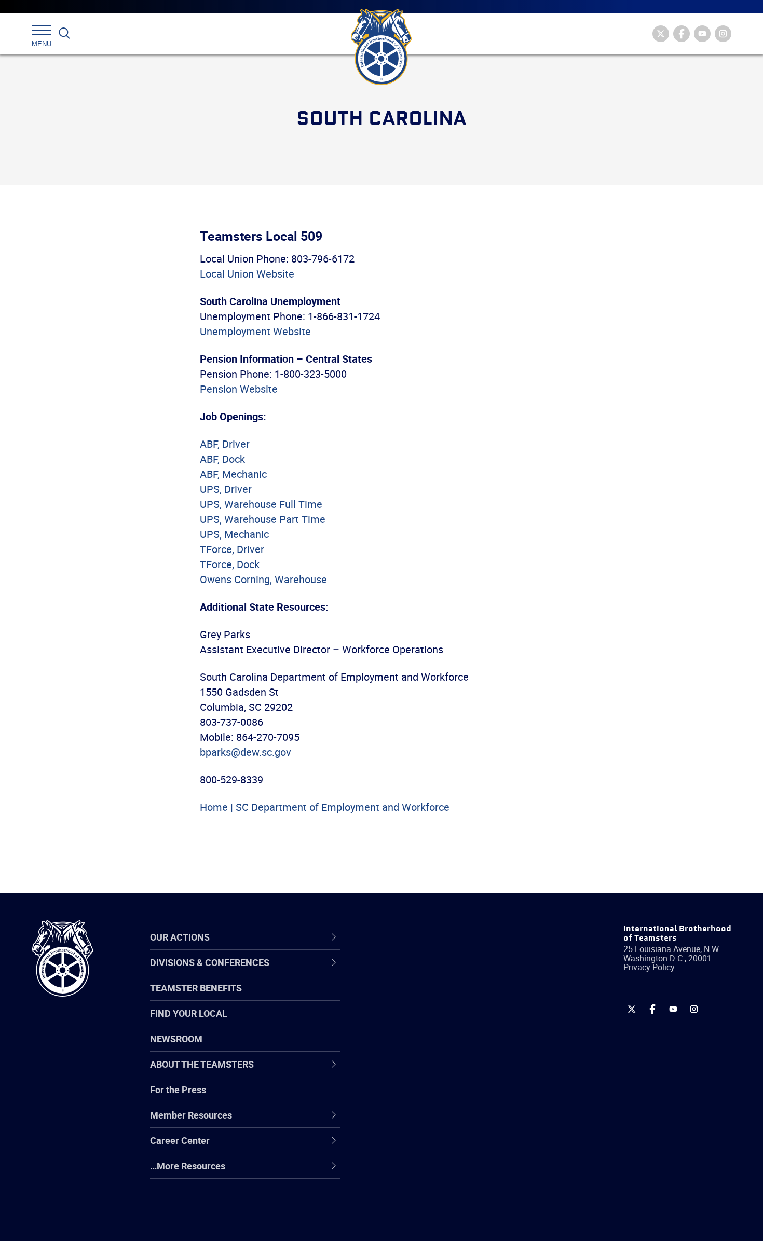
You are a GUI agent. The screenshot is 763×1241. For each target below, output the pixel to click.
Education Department (423, 997)
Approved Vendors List (423, 1072)
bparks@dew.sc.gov (245, 752)
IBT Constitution (410, 1072)
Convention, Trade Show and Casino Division (451, 1097)
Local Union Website (247, 274)
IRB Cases (398, 1097)
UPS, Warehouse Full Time (261, 504)
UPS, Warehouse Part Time (262, 519)
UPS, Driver (226, 489)
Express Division (410, 1122)
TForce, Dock (230, 564)
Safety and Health (414, 1022)
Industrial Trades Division (428, 1222)
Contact (393, 972)
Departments (404, 1047)
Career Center (412, 937)
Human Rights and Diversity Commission (434, 1196)
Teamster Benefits (196, 988)
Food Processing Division (428, 1147)
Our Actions (407, 937)
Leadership (400, 997)
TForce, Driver (232, 549)
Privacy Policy (649, 967)
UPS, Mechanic (234, 534)
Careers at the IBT (414, 997)
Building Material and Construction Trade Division (448, 1047)
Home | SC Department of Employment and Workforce (324, 807)
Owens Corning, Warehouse (263, 579)
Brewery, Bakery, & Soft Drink (436, 1022)
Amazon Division (411, 997)
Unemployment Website (255, 331)
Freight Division (408, 1172)
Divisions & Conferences (436, 937)
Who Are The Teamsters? (429, 972)
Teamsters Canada (416, 1047)
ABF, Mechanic (233, 474)
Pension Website (239, 389)
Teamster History (413, 1022)
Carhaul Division (410, 1072)
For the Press (178, 1089)
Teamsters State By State (430, 972)
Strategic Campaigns (420, 997)
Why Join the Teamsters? (429, 972)
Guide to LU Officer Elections (435, 1097)
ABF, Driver (225, 444)
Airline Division (407, 972)
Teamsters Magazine (421, 997)
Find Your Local (188, 1013)
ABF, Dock (222, 459)
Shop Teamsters (411, 1022)
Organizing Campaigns (423, 972)
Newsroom (176, 1038)
